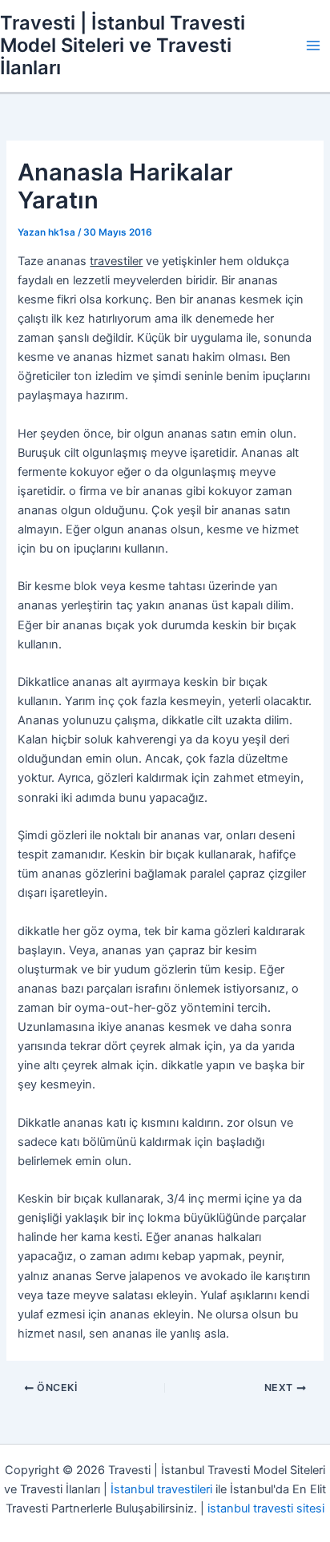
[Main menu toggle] (313, 45)
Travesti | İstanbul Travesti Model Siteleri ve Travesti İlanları (122, 45)
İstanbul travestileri (161, 1489)
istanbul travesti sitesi (265, 1508)
